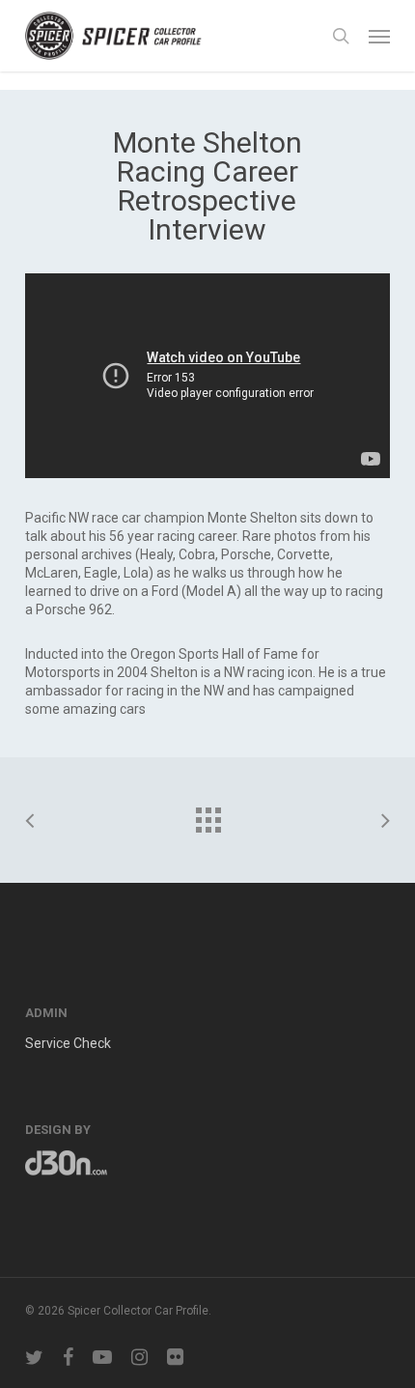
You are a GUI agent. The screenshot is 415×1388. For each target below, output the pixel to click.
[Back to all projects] (207, 815)
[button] (379, 35)
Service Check (68, 1043)
